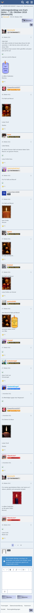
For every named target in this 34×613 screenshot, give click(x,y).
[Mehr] (31, 37)
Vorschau (9, 597)
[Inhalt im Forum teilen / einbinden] (31, 24)
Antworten (25, 597)
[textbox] (17, 580)
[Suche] (22, 2)
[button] (4, 591)
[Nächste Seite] (20, 545)
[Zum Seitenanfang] (31, 610)
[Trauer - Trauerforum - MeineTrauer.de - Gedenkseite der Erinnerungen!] (2, 2)
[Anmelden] (27, 2)
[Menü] (31, 2)
